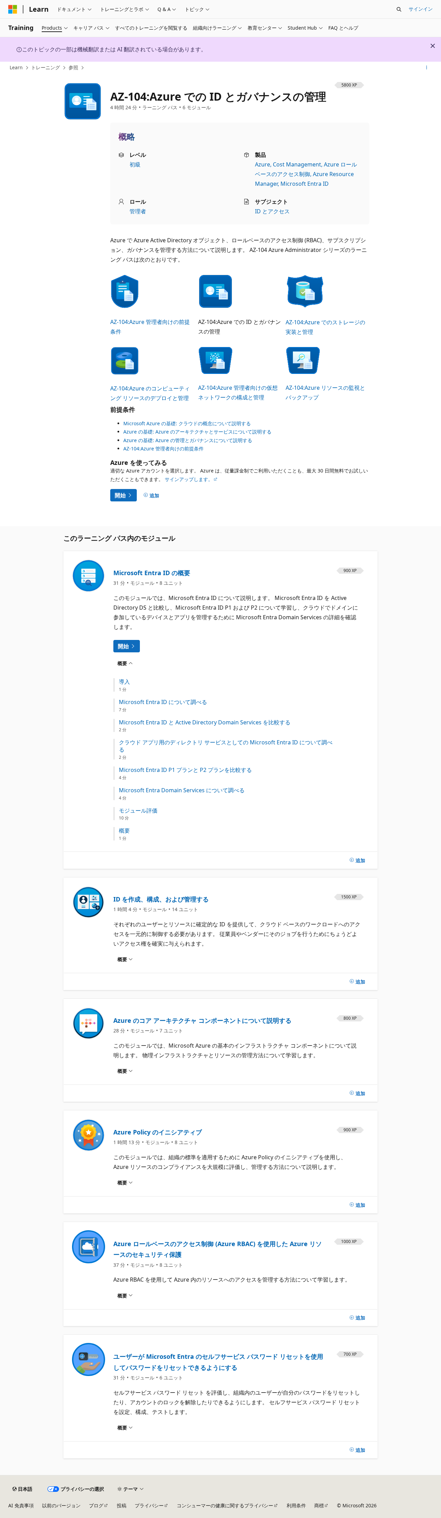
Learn (16, 67)
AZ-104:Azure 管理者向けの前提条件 (163, 448)
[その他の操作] (427, 67)
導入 (124, 681)
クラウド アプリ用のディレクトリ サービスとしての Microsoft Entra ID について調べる (225, 746)
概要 (124, 830)
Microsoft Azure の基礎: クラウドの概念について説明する (187, 423)
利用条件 (296, 1505)
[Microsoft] (12, 9)
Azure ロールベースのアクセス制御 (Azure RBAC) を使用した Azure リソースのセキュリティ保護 (217, 1249)
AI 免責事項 (21, 1505)
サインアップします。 (189, 479)
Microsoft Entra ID (304, 183)
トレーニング (45, 67)
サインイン (421, 9)
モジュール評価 (138, 810)
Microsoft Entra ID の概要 (151, 573)
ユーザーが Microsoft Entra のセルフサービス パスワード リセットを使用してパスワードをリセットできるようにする (218, 1362)
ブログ (96, 1505)
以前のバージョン (61, 1505)
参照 (73, 67)
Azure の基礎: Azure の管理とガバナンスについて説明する (187, 440)
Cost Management (297, 164)
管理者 (138, 211)
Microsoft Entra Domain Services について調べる (182, 790)
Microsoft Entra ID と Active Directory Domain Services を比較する (204, 722)
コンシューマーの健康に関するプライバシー (225, 1505)
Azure (262, 164)
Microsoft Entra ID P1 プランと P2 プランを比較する (185, 770)
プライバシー (149, 1505)
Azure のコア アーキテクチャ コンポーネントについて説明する (202, 1020)
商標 (319, 1505)
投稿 (121, 1505)
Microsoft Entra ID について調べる (163, 702)
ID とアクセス (272, 211)
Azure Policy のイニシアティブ (157, 1132)
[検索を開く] (399, 9)
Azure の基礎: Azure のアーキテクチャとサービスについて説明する (197, 431)
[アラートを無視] (432, 45)
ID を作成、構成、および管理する (161, 899)
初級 (135, 164)
